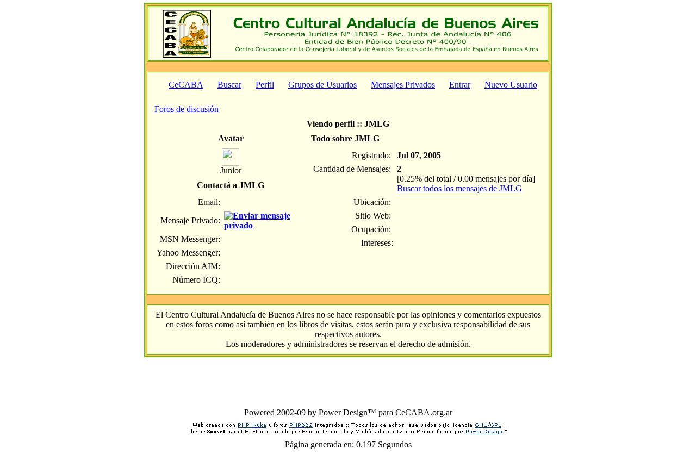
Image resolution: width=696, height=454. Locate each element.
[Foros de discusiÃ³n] (187, 54)
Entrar (459, 84)
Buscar (229, 84)
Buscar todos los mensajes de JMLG (459, 188)
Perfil (265, 84)
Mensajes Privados (403, 84)
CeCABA (186, 84)
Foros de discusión (186, 109)
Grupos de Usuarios (322, 84)
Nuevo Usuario (510, 84)
